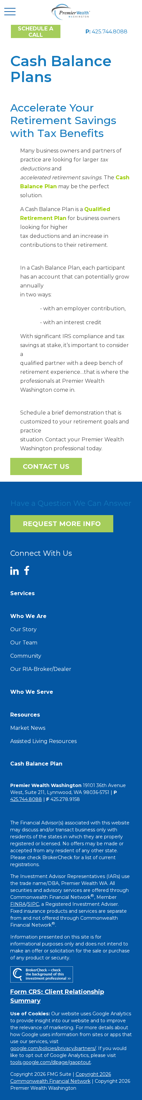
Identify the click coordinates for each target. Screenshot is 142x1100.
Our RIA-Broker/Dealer (40, 669)
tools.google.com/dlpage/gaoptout (50, 1062)
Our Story (23, 629)
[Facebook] (29, 571)
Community (25, 656)
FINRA (18, 904)
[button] (22, 593)
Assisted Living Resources (43, 741)
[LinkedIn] (17, 571)
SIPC (33, 904)
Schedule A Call (35, 31)
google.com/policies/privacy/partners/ (53, 1048)
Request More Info (62, 524)
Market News (27, 728)
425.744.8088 (106, 31)
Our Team (23, 642)
